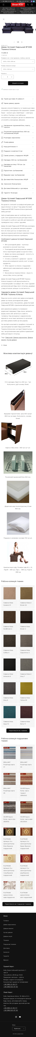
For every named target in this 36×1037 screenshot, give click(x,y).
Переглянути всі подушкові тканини (18, 904)
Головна (6, 920)
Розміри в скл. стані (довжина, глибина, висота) (15, 58)
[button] (3, 5)
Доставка (6, 948)
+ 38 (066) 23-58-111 (7, 1)
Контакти (6, 952)
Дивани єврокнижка (20, 337)
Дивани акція (7, 936)
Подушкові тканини (9, 944)
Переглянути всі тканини (18, 730)
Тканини (6, 940)
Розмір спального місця (8, 65)
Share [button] (5, 345)
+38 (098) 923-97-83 (22, 1)
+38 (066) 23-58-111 (10, 984)
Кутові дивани (12, 340)
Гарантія (6, 956)
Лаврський (9, 337)
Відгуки (5, 960)
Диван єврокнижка (9, 924)
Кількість (4, 73)
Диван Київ (20, 1033)
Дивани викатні (8, 928)
